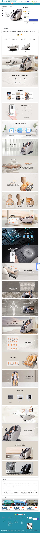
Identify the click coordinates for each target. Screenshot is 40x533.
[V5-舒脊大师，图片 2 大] (3, 11)
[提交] (38, 519)
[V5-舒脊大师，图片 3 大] (3, 13)
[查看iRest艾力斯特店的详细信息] (32, 503)
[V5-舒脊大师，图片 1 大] (3, 8)
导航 (11, 507)
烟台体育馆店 (5, 507)
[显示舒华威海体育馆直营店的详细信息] (20, 503)
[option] (13, 16)
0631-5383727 (16, 508)
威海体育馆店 (17, 507)
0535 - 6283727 (4, 508)
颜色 (24, 15)
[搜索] (28, 1)
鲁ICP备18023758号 (36, 530)
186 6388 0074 (29, 508)
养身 (33, 3)
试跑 (11, 3)
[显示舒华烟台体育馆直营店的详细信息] (8, 503)
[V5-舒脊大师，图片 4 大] (3, 16)
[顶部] (1, 6)
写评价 (29, 11)
